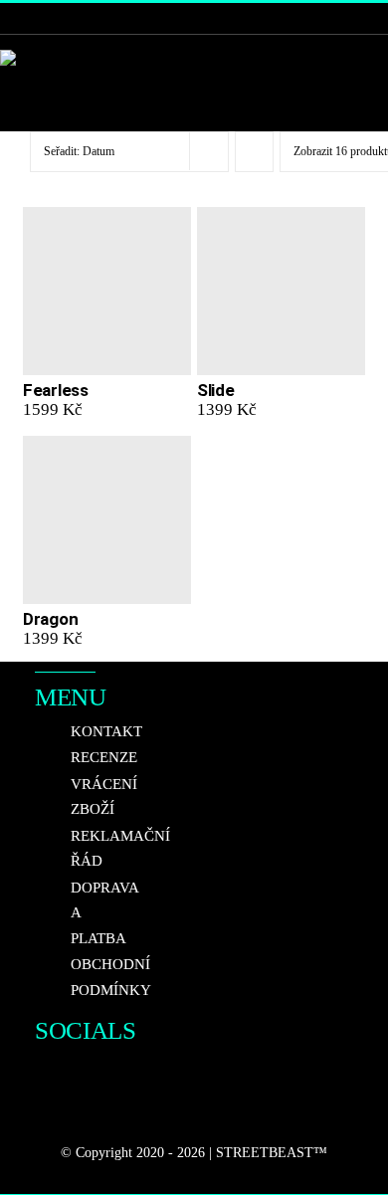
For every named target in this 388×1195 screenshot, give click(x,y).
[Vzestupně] (254, 151)
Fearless (56, 390)
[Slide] (281, 291)
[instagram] (79, 1074)
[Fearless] (107, 291)
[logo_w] (30, 58)
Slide (216, 390)
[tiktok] (43, 1113)
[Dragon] (107, 520)
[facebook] (43, 1074)
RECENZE (104, 757)
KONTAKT (106, 731)
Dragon (50, 619)
